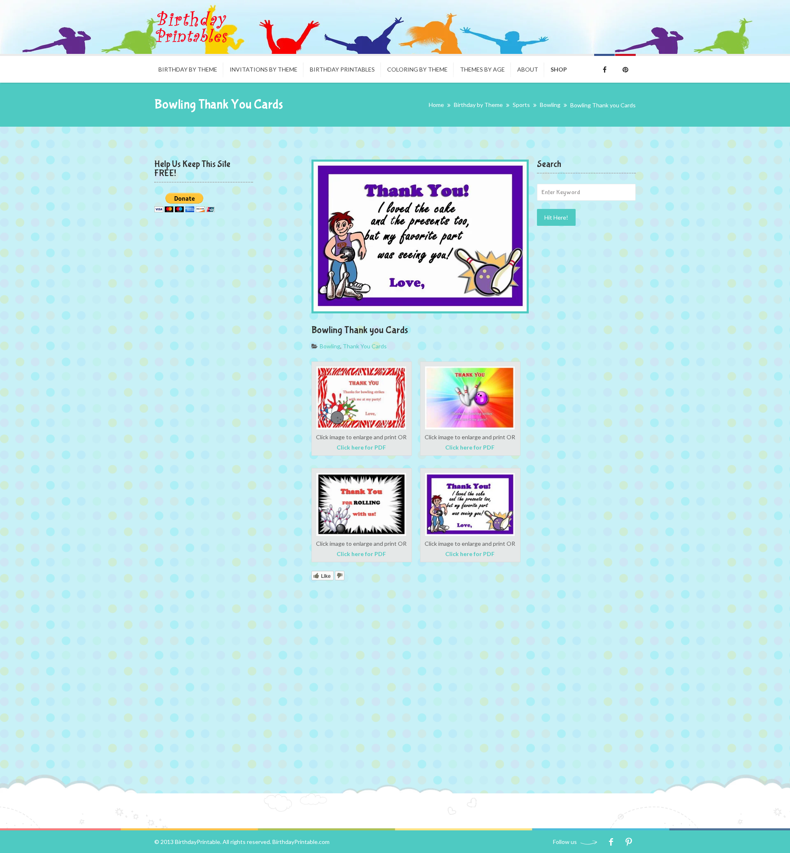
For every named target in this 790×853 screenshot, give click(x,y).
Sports (521, 104)
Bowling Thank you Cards (359, 330)
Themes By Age (482, 69)
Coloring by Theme (417, 69)
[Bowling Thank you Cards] (420, 236)
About (527, 69)
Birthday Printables (342, 69)
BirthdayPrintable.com (301, 841)
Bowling (550, 104)
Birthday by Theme (187, 69)
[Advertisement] (586, 365)
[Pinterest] (628, 841)
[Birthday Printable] (191, 27)
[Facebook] (611, 841)
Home (436, 104)
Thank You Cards (365, 346)
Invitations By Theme (263, 69)
